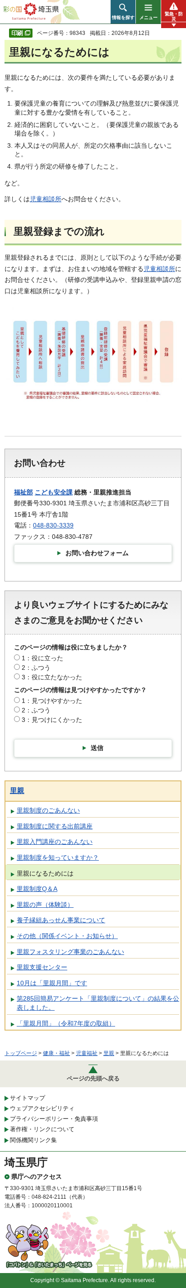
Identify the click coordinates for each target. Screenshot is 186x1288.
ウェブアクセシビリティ (42, 1108)
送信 (97, 747)
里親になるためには (45, 873)
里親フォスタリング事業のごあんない (70, 951)
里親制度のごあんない (48, 810)
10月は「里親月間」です (52, 983)
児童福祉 (87, 1053)
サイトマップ (27, 1097)
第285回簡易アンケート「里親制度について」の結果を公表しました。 (98, 1003)
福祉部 (23, 492)
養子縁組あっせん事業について (61, 920)
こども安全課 (54, 492)
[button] (123, 12)
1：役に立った (42, 658)
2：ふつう (36, 667)
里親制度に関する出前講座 (55, 826)
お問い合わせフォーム (97, 553)
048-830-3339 (53, 525)
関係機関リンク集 (33, 1140)
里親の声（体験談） (45, 904)
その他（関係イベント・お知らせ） (67, 935)
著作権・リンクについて (42, 1129)
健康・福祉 (56, 1053)
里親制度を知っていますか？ (58, 857)
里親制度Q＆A (37, 888)
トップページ (21, 1053)
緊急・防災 (174, 16)
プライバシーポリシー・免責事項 (54, 1118)
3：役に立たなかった (52, 677)
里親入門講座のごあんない (55, 841)
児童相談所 (45, 199)
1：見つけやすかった (52, 700)
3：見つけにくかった (52, 719)
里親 (17, 790)
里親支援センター (42, 967)
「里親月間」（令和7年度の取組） (66, 1023)
